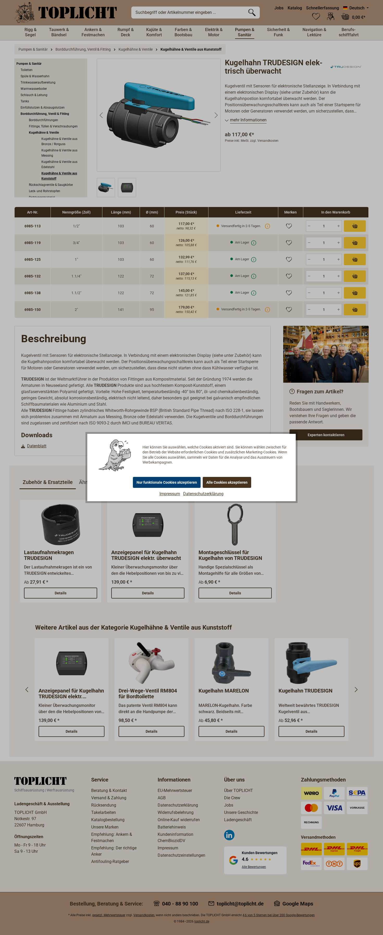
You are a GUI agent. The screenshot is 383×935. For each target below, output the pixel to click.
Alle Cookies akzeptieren (227, 482)
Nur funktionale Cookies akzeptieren (167, 482)
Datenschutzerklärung (203, 493)
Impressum (169, 493)
